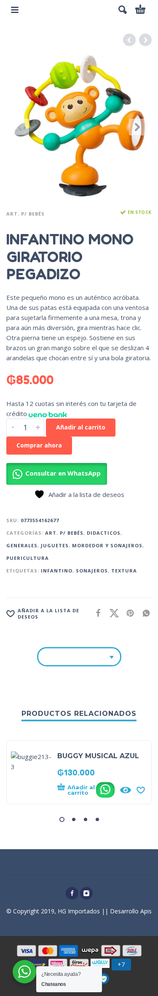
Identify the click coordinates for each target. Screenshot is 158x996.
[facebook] (72, 893)
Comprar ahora (39, 445)
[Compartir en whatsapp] (144, 613)
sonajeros (92, 570)
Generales (21, 545)
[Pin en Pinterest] (128, 613)
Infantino (56, 570)
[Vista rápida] (125, 790)
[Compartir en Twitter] (112, 613)
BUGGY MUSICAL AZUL (98, 756)
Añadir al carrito (80, 427)
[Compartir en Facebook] (96, 613)
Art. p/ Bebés (25, 214)
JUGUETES (55, 545)
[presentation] (20, 127)
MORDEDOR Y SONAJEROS (107, 545)
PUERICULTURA (27, 558)
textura (124, 570)
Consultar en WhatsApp (63, 473)
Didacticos (104, 533)
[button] (122, 9)
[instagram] (86, 893)
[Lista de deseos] (141, 790)
